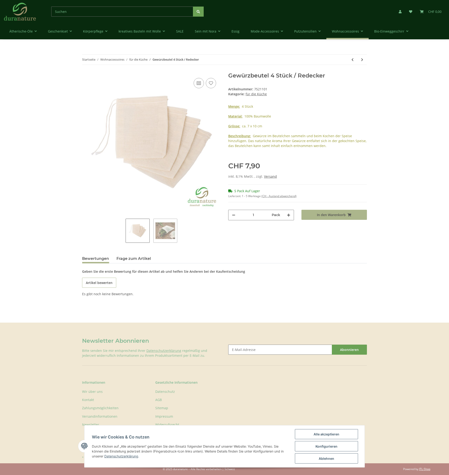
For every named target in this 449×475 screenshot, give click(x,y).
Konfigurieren (326, 446)
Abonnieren (349, 349)
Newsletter (90, 424)
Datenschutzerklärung (163, 350)
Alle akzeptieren (326, 434)
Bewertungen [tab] (95, 258)
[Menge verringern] (233, 215)
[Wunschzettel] (410, 12)
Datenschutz (165, 391)
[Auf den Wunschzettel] (211, 83)
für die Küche (256, 94)
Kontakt (88, 400)
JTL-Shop (424, 469)
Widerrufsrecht (167, 424)
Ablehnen (326, 458)
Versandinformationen (99, 416)
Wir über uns (92, 391)
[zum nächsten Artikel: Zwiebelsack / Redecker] (362, 60)
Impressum (164, 416)
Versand (270, 176)
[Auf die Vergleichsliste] (199, 83)
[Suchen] (198, 12)
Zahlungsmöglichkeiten (100, 408)
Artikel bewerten (99, 282)
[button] (400, 12)
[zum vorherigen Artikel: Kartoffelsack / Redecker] (352, 60)
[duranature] (20, 11)
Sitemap (161, 408)
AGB (158, 400)
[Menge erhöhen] (288, 215)
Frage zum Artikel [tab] (133, 258)
